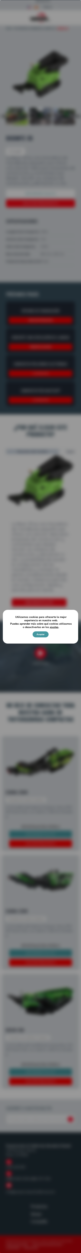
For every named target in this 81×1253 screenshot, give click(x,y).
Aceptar (41, 634)
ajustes (54, 627)
